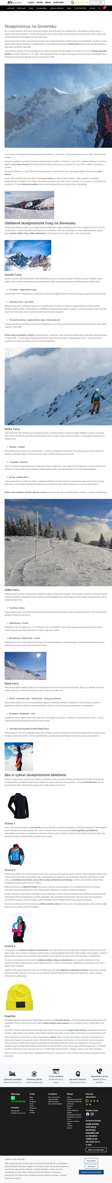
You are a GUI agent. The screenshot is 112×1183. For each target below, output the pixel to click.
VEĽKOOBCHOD (80, 8)
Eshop (69, 1097)
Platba (69, 1108)
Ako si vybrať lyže (54, 1097)
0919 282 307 (15, 1111)
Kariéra (69, 1128)
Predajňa (33, 1102)
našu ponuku (60, 1053)
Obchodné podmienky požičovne (74, 1103)
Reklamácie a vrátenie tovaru (74, 1118)
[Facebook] (88, 1114)
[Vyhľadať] (101, 2)
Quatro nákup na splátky (72, 1111)
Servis (32, 1106)
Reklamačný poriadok (74, 1115)
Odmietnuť (91, 1166)
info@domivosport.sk (18, 1113)
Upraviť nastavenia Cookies (91, 1172)
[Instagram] (92, 1114)
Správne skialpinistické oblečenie (18, 779)
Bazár (31, 1104)
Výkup (32, 1110)
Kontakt (92, 8)
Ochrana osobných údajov (73, 1122)
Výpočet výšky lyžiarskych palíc (53, 1100)
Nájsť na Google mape (96, 1150)
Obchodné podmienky (74, 1099)
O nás (31, 1099)
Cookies (69, 1126)
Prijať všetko (91, 1161)
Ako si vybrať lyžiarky (55, 1104)
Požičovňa (33, 1108)
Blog (31, 1097)
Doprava (70, 1106)
